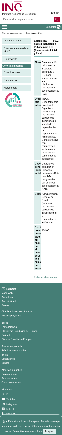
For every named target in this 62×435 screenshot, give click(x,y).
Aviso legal (7, 297)
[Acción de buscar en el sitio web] (57, 19)
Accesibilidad (9, 301)
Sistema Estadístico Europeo (17, 339)
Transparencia (9, 327)
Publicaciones (9, 378)
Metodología (10, 87)
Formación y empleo (12, 346)
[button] (52, 27)
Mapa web (7, 293)
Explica (5, 363)
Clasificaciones (12, 72)
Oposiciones (8, 359)
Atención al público (12, 370)
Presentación (11, 80)
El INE (5, 322)
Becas (5, 354)
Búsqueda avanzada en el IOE (16, 50)
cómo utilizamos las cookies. (27, 431)
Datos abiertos (9, 374)
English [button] (55, 13)
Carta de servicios (11, 382)
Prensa (5, 305)
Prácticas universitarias (14, 350)
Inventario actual (13, 40)
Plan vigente (10, 59)
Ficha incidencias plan (46, 277)
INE (3, 33)
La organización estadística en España (24, 33)
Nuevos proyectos (11, 315)
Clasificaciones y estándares (17, 311)
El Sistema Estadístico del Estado (19, 331)
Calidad (6, 335)
